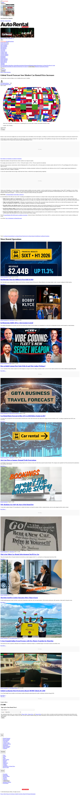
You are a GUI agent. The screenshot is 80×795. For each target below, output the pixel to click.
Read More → (3, 284)
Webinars (31, 65)
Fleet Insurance (3, 47)
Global (36, 236)
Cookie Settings (32, 66)
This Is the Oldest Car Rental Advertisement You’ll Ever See (19, 554)
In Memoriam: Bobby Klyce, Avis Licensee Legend (16, 323)
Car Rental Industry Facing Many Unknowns (15, 194)
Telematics (2, 63)
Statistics (22, 65)
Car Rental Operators (7, 236)
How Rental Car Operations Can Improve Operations (11, 158)
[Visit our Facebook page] (1, 704)
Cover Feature (5, 1)
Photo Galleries (14, 65)
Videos (9, 65)
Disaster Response (4, 42)
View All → (2, 696)
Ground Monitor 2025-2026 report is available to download (15, 215)
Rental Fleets (22, 236)
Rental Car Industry (16, 236)
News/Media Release (13, 638)
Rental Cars (40, 236)
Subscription (7, 66)
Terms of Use (9, 793)
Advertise (18, 66)
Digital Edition (8, 20)
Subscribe (2, 20)
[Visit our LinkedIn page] (3, 704)
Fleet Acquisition (3, 45)
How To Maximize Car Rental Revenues (14, 218)
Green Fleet (2, 49)
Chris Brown (11, 320)
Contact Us (26, 66)
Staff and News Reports (14, 413)
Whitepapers (26, 65)
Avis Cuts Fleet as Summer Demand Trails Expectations (18, 460)
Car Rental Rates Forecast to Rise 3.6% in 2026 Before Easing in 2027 (22, 416)
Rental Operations (4, 58)
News (1, 65)
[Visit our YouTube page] (5, 704)
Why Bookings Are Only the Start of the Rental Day (17, 504)
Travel (26, 236)
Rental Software (3, 60)
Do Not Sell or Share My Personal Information (26, 793)
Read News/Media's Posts (5, 84)
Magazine (19, 65)
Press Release (45, 66)
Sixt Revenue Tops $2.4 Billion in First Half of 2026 (16, 279)
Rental (9, 1)
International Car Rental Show (43, 65)
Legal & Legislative (4, 54)
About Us (22, 66)
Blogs (7, 65)
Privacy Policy (3, 793)
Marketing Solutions (39, 66)
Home (1, 72)
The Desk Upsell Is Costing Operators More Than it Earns (19, 597)
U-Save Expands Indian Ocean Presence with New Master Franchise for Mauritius (26, 641)
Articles (4, 65)
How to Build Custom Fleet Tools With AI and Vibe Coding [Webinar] (22, 366)
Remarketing (13, 1)
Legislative (35, 65)
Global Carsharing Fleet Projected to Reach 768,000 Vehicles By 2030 (22, 691)
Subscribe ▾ (3, 3)
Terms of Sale (14, 793)
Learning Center (3, 51)
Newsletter (2, 66)
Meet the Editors (13, 66)
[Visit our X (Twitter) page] (2, 704)
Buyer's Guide (52, 65)
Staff (10, 276)
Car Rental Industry (31, 236)
